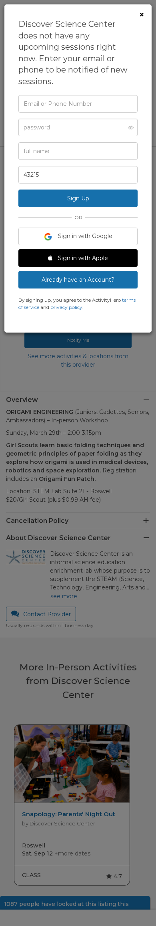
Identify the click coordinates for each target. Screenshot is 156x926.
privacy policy (66, 307)
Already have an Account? (78, 279)
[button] (129, 127)
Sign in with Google (84, 236)
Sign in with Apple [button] (82, 258)
